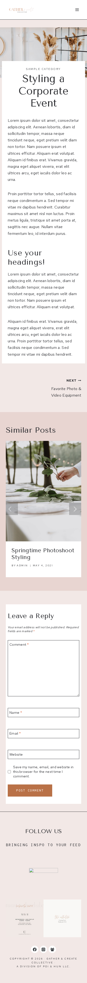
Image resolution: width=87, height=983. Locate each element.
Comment (19, 644)
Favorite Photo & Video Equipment (66, 388)
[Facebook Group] (52, 949)
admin (22, 565)
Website (16, 754)
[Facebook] (34, 949)
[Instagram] (43, 949)
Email (15, 733)
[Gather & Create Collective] (21, 10)
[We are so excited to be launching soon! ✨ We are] (62, 918)
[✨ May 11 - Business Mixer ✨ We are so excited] (25, 918)
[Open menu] (77, 9)
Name (15, 712)
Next (75, 509)
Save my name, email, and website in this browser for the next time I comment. (43, 771)
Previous (12, 509)
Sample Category (43, 69)
